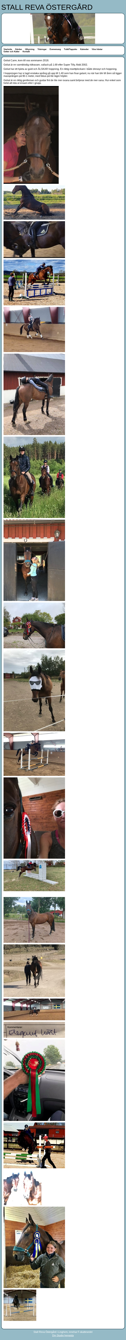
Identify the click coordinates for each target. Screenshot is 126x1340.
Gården (18, 49)
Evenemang (55, 49)
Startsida (8, 49)
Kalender (84, 49)
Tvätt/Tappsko (70, 49)
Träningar (42, 49)
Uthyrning (29, 49)
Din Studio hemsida (63, 1335)
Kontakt (26, 51)
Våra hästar (97, 49)
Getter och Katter (12, 51)
